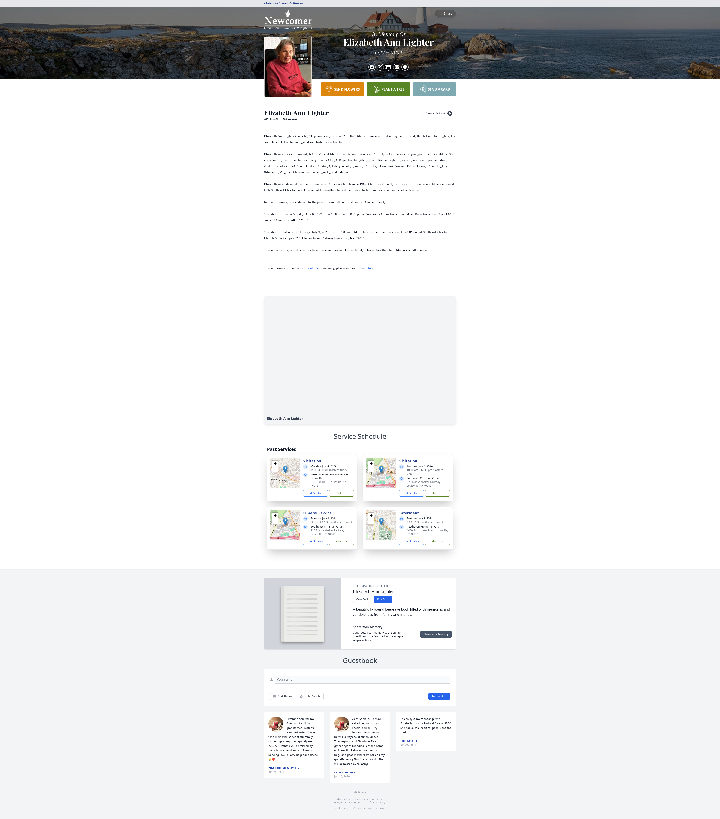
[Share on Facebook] (372, 67)
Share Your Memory (436, 634)
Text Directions (315, 493)
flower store (366, 267)
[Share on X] (380, 67)
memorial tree (309, 267)
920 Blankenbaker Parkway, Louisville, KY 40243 (424, 483)
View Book (362, 599)
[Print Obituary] (405, 67)
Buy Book (383, 599)
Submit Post (439, 696)
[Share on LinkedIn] (388, 67)
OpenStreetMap (364, 808)
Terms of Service (370, 802)
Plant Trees (341, 493)
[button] (285, 469)
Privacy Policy (349, 802)
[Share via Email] (396, 67)
